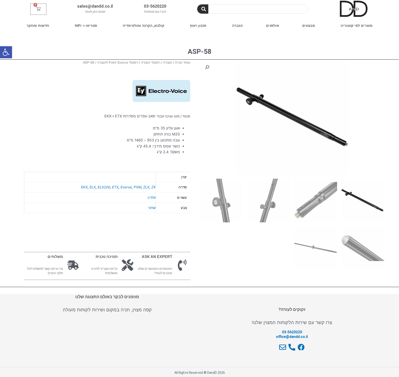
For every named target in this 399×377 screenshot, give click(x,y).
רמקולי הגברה (150, 62)
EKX (84, 187)
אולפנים (272, 26)
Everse (126, 187)
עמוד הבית (182, 62)
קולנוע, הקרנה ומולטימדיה (143, 26)
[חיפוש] (202, 9)
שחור (152, 207)
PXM (137, 187)
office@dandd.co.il (292, 336)
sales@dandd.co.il (95, 6)
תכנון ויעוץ (198, 26)
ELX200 (104, 187)
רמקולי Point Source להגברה (117, 62)
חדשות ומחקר (38, 26)
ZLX (146, 187)
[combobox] (258, 9)
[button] (6, 52)
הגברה (237, 26)
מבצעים (308, 26)
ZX (153, 187)
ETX (115, 187)
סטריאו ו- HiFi (86, 26)
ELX (93, 187)
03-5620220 (155, 6)
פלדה (152, 197)
